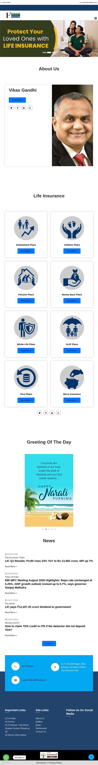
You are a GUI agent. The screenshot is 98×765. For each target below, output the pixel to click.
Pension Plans (26, 294)
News (38, 725)
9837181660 (6, 2)
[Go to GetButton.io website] (6, 762)
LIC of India (10, 718)
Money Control (12, 622)
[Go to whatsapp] (6, 757)
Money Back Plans (72, 294)
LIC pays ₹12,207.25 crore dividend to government (38, 607)
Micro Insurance (72, 394)
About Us (40, 718)
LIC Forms (9, 721)
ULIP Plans (72, 344)
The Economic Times (15, 557)
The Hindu (10, 603)
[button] (42, 529)
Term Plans (26, 394)
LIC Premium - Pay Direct (17, 725)
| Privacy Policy (54, 762)
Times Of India (12, 577)
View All (49, 643)
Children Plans (72, 245)
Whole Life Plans (26, 344)
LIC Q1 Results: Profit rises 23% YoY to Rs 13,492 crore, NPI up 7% (49, 561)
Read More (17, 100)
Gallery (39, 721)
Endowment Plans (26, 245)
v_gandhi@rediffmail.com (89, 2)
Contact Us (41, 731)
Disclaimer (41, 762)
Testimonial (41, 728)
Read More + (11, 566)
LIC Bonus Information (15, 735)
